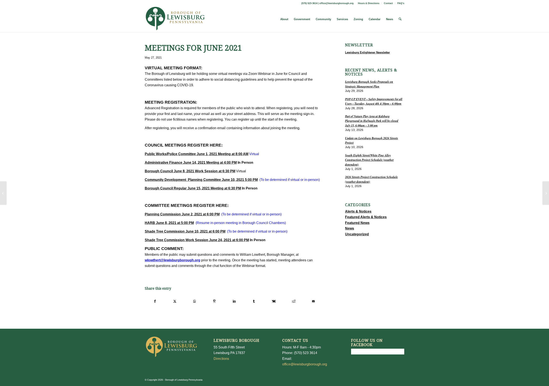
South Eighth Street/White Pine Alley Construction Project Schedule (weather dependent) (369, 160)
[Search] (400, 19)
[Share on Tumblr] (254, 301)
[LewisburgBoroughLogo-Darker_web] (175, 19)
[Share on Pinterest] (214, 301)
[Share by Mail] (313, 301)
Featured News (357, 223)
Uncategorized (357, 234)
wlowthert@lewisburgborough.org (172, 260)
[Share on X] (174, 301)
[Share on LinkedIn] (234, 301)
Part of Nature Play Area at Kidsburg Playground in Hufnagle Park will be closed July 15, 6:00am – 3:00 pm (371, 120)
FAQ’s (400, 3)
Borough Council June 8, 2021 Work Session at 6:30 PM (190, 171)
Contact (388, 3)
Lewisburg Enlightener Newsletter (367, 52)
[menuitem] (369, 3)
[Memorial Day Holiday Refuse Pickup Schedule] (3, 193)
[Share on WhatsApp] (194, 301)
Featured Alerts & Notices (366, 217)
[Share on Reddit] (293, 301)
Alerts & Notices (358, 211)
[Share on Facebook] (155, 301)
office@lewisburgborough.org (336, 3)
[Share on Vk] (274, 301)
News (349, 228)
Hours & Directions (368, 3)
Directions (221, 358)
